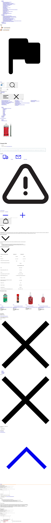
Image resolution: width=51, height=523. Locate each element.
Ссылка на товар (2, 515)
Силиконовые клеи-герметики (6, 5)
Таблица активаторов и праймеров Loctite (8, 19)
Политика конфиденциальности (5, 520)
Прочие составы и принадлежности (7, 13)
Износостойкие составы (6, 10)
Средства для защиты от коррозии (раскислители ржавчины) (10, 9)
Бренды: (3, 107)
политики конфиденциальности (10, 496)
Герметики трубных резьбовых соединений (8, 3)
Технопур (4, 110)
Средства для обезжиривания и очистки (8, 11)
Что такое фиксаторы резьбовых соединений (8, 21)
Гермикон (4, 115)
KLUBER (4, 109)
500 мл (2, 153)
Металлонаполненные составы (6, 7)
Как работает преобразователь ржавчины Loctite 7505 (9, 16)
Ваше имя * (1, 510)
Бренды (2, 371)
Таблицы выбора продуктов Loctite (7, 20)
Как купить (3, 14)
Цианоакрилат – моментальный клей (7, 4)
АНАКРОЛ (4, 114)
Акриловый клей (5, 8)
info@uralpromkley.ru (3, 118)
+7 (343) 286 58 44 (4, 22)
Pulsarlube (4, 111)
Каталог (3, 1)
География (3, 373)
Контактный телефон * (3, 487)
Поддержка (3, 15)
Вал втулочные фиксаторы (6, 2)
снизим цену (6, 211)
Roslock (4, 113)
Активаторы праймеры (6, 12)
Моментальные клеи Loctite (6, 17)
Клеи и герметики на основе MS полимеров (8, 18)
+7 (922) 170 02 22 (4, 23)
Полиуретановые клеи (5, 6)
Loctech (4, 112)
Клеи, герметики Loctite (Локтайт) (7, 108)
